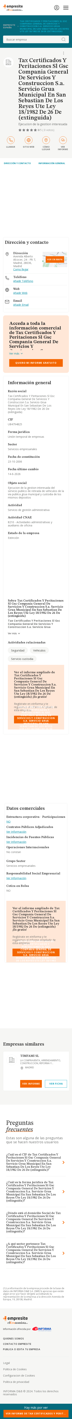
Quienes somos (13, 1338)
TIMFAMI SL (29, 1056)
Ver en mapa (55, 259)
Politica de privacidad (16, 1382)
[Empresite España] (14, 8)
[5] (36, 130)
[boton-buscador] (63, 39)
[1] (20, 130)
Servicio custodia (22, 659)
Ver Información (16, 832)
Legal (6, 1363)
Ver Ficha (56, 1083)
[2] (24, 130)
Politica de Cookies (15, 1369)
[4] (32, 130)
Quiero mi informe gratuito (35, 362)
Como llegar (20, 269)
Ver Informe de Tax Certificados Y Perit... (36, 1413)
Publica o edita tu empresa (21, 1349)
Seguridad (17, 650)
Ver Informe (31, 1083)
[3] (28, 130)
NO (8, 821)
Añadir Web (20, 293)
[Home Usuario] (57, 8)
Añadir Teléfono (23, 281)
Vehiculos (39, 650)
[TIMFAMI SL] (11, 1060)
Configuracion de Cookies (19, 1375)
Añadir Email (21, 305)
